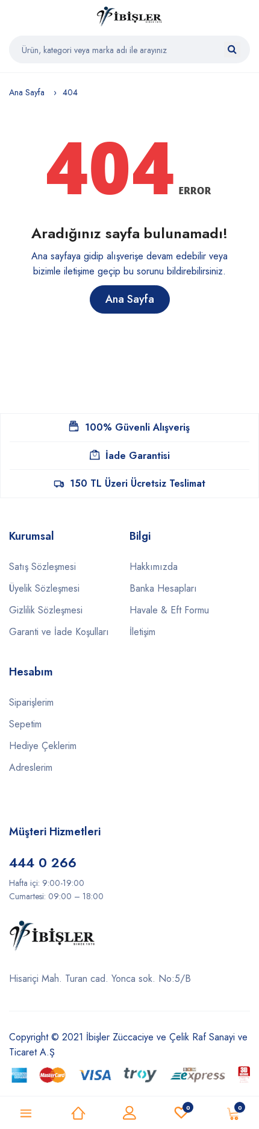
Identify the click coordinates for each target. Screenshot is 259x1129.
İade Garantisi (137, 456)
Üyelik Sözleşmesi (44, 588)
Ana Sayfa (27, 92)
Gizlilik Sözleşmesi (46, 610)
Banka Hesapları (163, 588)
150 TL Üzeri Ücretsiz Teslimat (137, 483)
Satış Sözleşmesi (42, 567)
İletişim (142, 632)
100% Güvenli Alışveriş (137, 427)
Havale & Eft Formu (169, 610)
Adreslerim (30, 767)
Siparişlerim (31, 702)
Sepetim (25, 724)
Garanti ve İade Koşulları (59, 632)
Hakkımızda (154, 567)
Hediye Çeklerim (42, 746)
